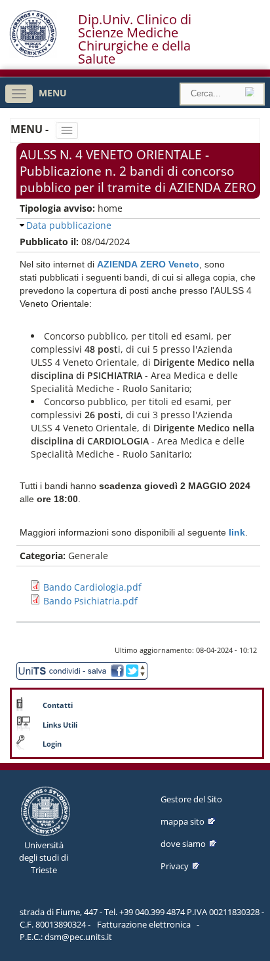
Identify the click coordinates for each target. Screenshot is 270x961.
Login (52, 744)
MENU (53, 93)
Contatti (58, 705)
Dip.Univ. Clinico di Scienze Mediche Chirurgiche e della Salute (134, 39)
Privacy (175, 866)
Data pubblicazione (68, 225)
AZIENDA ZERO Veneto (148, 264)
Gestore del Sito (191, 799)
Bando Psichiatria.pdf (90, 601)
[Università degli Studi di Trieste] (33, 54)
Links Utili (60, 725)
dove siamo (183, 844)
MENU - (30, 129)
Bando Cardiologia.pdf (92, 587)
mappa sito (182, 821)
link (237, 532)
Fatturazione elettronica (144, 924)
